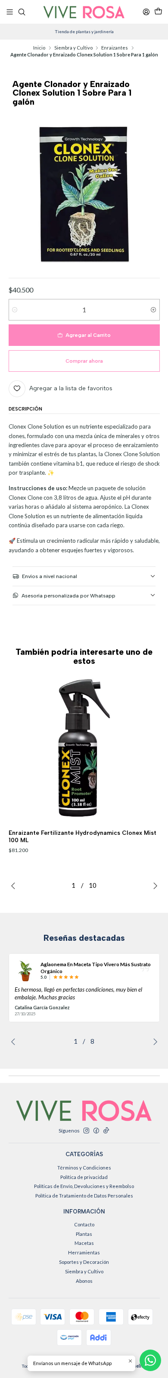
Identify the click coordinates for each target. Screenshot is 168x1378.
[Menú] (10, 12)
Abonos (84, 1281)
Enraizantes (114, 47)
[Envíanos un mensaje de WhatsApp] (150, 1360)
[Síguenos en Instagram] (86, 1130)
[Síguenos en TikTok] (106, 1130)
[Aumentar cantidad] (153, 309)
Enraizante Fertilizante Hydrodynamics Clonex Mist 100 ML (82, 836)
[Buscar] (22, 12)
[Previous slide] (15, 885)
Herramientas (84, 1252)
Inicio (39, 47)
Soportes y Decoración (84, 1262)
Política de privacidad (84, 1177)
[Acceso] (146, 12)
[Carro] (158, 12)
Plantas (84, 1234)
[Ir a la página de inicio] (84, 12)
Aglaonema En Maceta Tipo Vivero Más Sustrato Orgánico (95, 967)
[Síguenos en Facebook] (96, 1130)
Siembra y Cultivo (73, 47)
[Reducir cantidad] (15, 309)
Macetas (84, 1243)
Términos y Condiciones (84, 1167)
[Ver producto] (25, 970)
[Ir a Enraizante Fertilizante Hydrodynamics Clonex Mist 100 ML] (84, 748)
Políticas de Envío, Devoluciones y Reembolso (84, 1186)
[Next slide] (153, 885)
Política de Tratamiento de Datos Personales (84, 1195)
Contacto (84, 1224)
